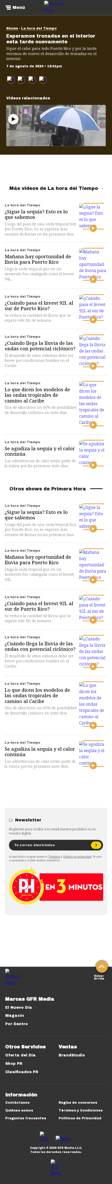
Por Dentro (16, 1024)
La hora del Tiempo (39, 28)
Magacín (14, 1016)
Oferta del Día (20, 1055)
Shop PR (13, 1064)
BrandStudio (72, 1055)
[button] (21, 80)
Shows (12, 28)
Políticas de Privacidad (80, 1118)
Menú (19, 7)
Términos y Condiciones (81, 1110)
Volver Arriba (99, 977)
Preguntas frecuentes (25, 1118)
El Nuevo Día (18, 1007)
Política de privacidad (77, 856)
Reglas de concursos (78, 1102)
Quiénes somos (19, 1110)
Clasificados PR (21, 1072)
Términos (54, 856)
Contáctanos (17, 1102)
